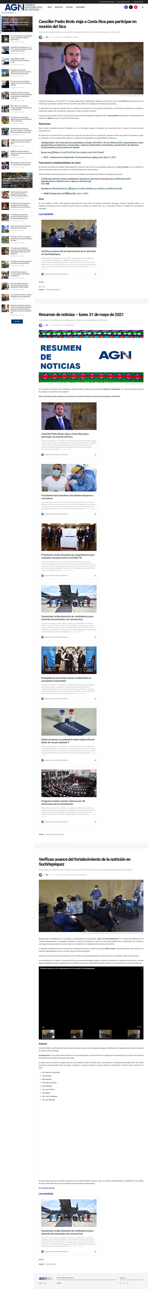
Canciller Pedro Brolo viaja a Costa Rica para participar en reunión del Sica (15, 24)
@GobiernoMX (123, 179)
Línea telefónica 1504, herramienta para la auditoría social (20, 60)
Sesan (102, 948)
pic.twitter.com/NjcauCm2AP (108, 188)
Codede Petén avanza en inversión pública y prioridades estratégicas (20, 273)
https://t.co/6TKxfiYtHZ (65, 152)
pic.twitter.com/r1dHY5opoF (90, 152)
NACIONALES (70, 325)
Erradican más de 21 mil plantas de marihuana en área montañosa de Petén (21, 238)
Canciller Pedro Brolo (53, 289)
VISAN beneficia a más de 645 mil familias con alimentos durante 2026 (21, 141)
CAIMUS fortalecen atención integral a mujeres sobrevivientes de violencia (21, 153)
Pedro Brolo (90, 101)
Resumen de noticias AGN (54, 834)
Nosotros (59, 7)
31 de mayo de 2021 (57, 37)
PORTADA (75, 37)
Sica (114, 104)
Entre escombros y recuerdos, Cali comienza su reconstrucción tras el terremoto (16, 180)
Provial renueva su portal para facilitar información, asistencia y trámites (21, 83)
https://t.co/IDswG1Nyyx (82, 188)
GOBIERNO (68, 37)
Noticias (69, 7)
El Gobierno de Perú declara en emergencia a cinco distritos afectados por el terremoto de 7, (21, 205)
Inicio (50, 7)
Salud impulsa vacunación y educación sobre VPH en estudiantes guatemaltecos (19, 193)
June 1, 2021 (82, 193)
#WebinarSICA (117, 142)
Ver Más (17, 321)
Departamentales (71, 875)
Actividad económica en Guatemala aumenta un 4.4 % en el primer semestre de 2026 (21, 71)
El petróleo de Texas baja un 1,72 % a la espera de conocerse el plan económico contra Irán (21, 49)
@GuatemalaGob (51, 179)
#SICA (99, 142)
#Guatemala (85, 181)
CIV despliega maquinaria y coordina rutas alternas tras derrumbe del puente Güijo (19, 216)
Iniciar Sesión (139, 2)
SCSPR (59, 1283)
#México (61, 181)
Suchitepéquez (82, 875)
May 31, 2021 (109, 157)
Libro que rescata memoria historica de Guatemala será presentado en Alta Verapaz (19, 285)
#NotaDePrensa (60, 188)
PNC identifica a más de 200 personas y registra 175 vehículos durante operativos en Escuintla (21, 130)
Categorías (80, 7)
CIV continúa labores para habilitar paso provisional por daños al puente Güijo (21, 37)
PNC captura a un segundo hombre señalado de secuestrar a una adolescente (21, 107)
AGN (46, 37)
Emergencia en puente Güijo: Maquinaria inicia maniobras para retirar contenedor (21, 119)
